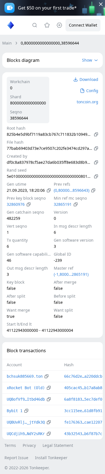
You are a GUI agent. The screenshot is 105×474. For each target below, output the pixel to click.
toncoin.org (87, 101)
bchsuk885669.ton (25, 376)
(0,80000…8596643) (71, 190)
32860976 (16, 204)
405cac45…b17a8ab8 (83, 388)
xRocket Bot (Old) (26, 388)
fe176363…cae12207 (83, 422)
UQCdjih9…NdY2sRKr (26, 433)
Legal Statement (58, 445)
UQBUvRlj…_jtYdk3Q (26, 422)
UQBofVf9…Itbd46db (26, 399)
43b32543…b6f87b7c (83, 433)
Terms (10, 445)
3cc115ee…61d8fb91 (83, 410)
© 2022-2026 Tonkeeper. (27, 467)
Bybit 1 (14, 410)
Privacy (29, 445)
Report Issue (16, 457)
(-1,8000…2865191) (71, 274)
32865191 (63, 204)
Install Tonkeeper (51, 457)
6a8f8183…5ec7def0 (83, 399)
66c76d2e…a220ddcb (83, 376)
